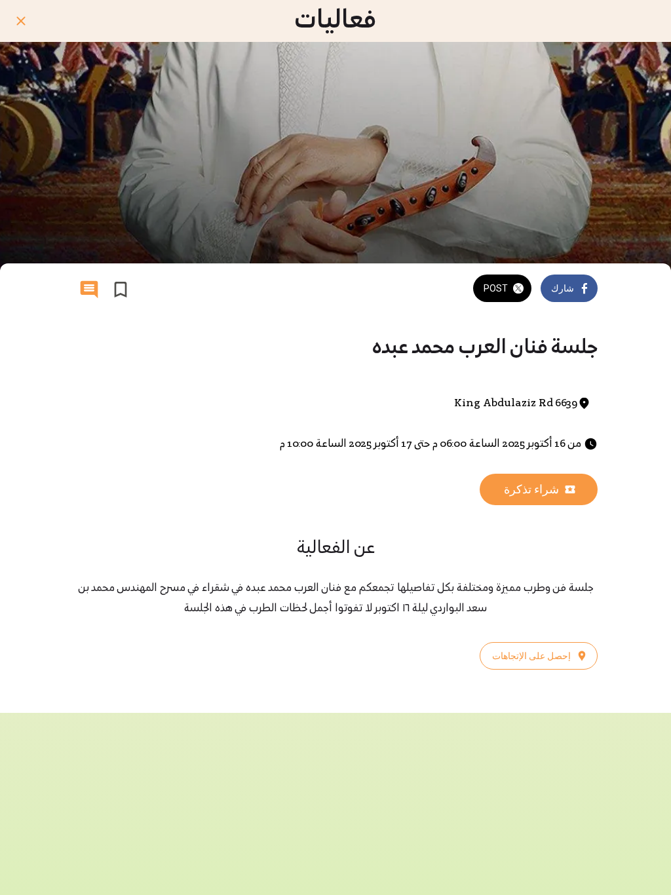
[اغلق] (21, 21)
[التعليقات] (89, 289)
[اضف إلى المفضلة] (120, 289)
